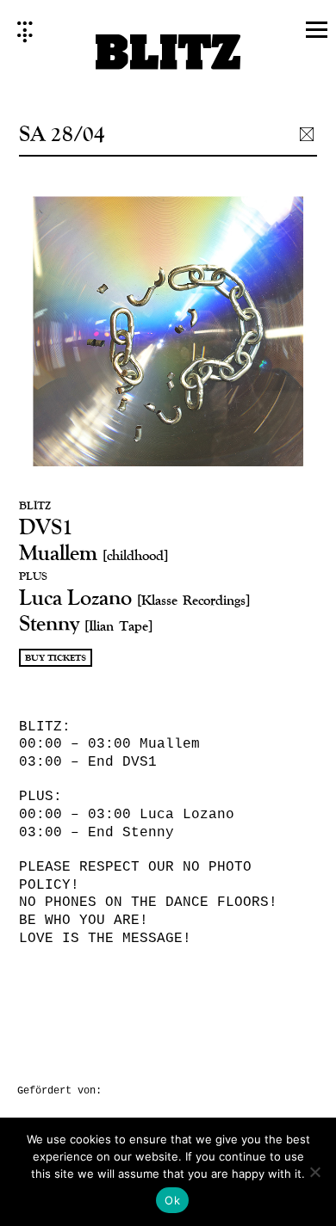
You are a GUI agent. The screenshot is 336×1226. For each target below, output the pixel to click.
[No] (314, 1171)
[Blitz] (168, 57)
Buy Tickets (55, 658)
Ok (172, 1200)
